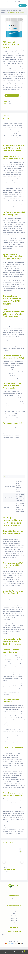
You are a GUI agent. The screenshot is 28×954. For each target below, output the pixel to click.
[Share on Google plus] (12, 105)
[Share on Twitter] (8, 105)
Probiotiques (14, 920)
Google (2, 934)
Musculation (14, 916)
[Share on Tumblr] (10, 105)
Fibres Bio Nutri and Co (10, 869)
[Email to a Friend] (16, 105)
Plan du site (14, 901)
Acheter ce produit (12, 95)
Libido (14, 913)
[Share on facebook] (6, 105)
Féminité (14, 911)
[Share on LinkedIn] (9, 105)
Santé (9, 101)
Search (14, 952)
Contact (14, 898)
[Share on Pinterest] (14, 105)
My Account (4, 952)
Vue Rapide (20, 851)
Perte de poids (14, 918)
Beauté (14, 909)
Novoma (9, 103)
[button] (23, 19)
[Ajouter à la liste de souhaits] (21, 95)
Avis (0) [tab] (6, 119)
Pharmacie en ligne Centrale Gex (18, 948)
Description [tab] (7, 115)
